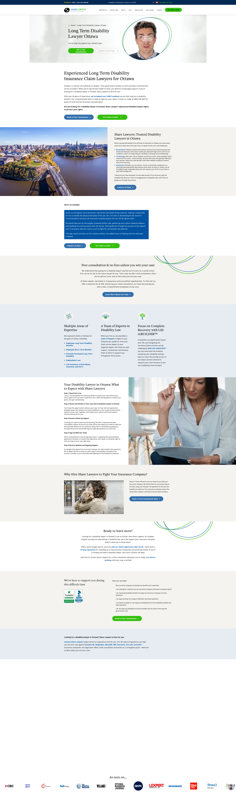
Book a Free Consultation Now (145, 499)
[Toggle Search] (153, 2)
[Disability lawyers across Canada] (157, 2)
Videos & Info (139, 10)
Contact (159, 10)
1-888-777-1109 (166, 2)
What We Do (103, 10)
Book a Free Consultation (77, 117)
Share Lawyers (70, 12)
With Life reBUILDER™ (156, 348)
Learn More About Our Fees (116, 294)
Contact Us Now (124, 187)
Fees (130, 10)
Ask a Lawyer (150, 10)
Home (73, 25)
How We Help (114, 10)
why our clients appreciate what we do (127, 547)
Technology (120, 156)
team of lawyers (107, 339)
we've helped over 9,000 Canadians (105, 96)
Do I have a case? (173, 10)
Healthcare (120, 165)
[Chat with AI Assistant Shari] (231, 787)
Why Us (123, 10)
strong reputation (88, 550)
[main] (118, 394)
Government (121, 150)
